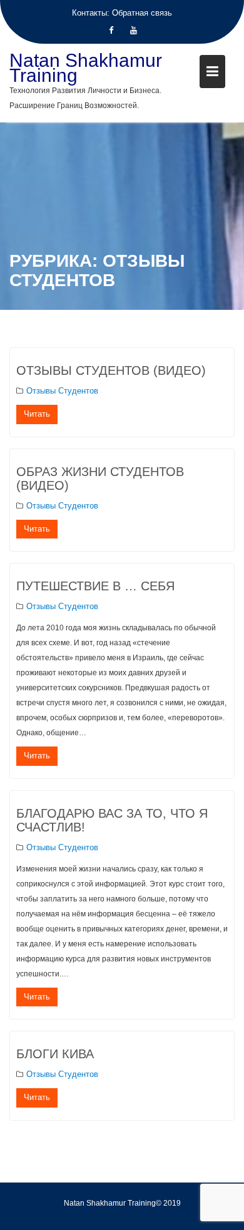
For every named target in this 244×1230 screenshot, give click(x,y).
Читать (37, 414)
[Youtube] (133, 31)
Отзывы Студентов (62, 390)
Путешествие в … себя (95, 586)
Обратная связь (142, 12)
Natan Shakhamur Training (85, 68)
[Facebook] (111, 31)
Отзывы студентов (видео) (111, 370)
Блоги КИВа (55, 1054)
